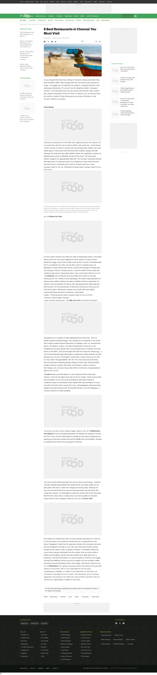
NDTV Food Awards (92, 16)
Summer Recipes (86, 635)
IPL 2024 (46, 1)
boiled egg (48, 151)
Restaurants (54, 596)
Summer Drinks (85, 641)
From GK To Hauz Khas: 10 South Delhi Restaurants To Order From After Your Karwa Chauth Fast (127, 102)
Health (82, 16)
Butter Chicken (130, 639)
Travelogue (85, 596)
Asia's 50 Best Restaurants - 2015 (57, 300)
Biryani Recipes (118, 639)
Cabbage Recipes (66, 653)
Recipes (59, 16)
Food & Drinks (69, 20)
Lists (25, 24)
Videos (76, 16)
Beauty (43, 632)
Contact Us (55, 668)
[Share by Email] (96, 41)
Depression (24, 644)
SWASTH (76, 1)
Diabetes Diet (25, 638)
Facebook (87, 588)
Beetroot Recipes (66, 656)
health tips (65, 588)
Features (51, 16)
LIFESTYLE (63, 1)
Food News (32, 20)
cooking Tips (42, 20)
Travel (77, 596)
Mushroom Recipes (67, 644)
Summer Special (86, 632)
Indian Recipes (105, 632)
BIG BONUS (102, 1)
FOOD (57, 1)
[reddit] (55, 41)
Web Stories (68, 16)
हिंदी (41, 1)
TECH (81, 1)
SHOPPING (109, 1)
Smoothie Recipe (86, 653)
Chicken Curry (118, 635)
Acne (42, 656)
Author (48, 668)
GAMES (95, 1)
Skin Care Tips (85, 647)
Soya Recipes (65, 647)
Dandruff (43, 647)
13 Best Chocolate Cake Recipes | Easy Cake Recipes (127, 79)
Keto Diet (24, 641)
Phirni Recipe (85, 656)
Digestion (24, 653)
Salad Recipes (65, 638)
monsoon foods (41, 16)
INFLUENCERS (88, 1)
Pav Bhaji (130, 644)
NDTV (21, 1)
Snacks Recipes (66, 659)
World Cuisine (59, 20)
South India (95, 596)
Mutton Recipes (105, 639)
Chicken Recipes (106, 635)
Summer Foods (85, 638)
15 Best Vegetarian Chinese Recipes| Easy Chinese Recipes (127, 113)
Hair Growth (44, 641)
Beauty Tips (44, 653)
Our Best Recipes (117, 64)
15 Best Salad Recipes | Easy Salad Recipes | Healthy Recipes (127, 90)
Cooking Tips (34, 623)
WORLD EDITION (29, 1)
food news (57, 588)
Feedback (40, 668)
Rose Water (44, 638)
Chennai (63, 596)
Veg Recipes (64, 632)
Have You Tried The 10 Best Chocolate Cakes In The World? (127, 69)
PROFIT (37, 1)
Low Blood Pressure (27, 647)
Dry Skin (43, 644)
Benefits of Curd (86, 644)
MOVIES (52, 1)
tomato (76, 268)
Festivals (78, 20)
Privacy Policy (23, 668)
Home (21, 24)
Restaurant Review (88, 20)
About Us (32, 668)
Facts (98, 20)
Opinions (50, 20)
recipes (74, 588)
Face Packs (44, 650)
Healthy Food (25, 650)
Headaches (24, 656)
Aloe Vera (44, 635)
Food (70, 596)
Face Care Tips (85, 650)
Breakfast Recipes (118, 644)
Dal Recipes (64, 650)
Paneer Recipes (66, 641)
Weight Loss (24, 623)
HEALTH (70, 1)
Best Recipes (105, 20)
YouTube (58, 591)
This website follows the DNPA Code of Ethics (95, 668)
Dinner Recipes (65, 635)
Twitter (49, 591)
